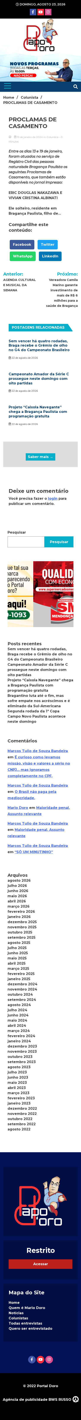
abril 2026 (17, 901)
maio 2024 (17, 1020)
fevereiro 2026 (21, 912)
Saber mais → (40, 457)
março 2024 (19, 1031)
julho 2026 (17, 886)
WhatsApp (22, 256)
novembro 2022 (22, 1114)
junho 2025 (18, 953)
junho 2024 (18, 1015)
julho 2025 (17, 948)
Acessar (40, 1264)
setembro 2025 (21, 937)
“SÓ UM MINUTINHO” (34, 852)
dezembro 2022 (22, 1108)
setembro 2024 (22, 1000)
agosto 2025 (19, 943)
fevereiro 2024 (21, 1036)
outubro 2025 (20, 932)
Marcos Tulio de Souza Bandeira (38, 751)
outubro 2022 (20, 1119)
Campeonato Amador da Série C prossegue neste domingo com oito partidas (39, 378)
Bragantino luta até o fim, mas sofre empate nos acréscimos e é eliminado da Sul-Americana (39, 701)
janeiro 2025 (19, 979)
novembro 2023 (22, 1051)
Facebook (22, 244)
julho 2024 (17, 1010)
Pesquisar (17, 532)
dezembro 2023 (22, 1046)
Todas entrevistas (25, 1323)
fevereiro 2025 (21, 974)
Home (14, 1303)
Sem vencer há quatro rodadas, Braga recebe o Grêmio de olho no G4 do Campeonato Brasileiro (39, 345)
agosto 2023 (19, 1067)
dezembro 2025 (22, 922)
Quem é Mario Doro (27, 1308)
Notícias (16, 1313)
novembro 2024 (22, 989)
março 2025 (18, 969)
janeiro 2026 (19, 917)
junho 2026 (18, 891)
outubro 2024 (20, 994)
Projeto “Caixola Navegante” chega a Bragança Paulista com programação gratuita (38, 411)
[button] (40, 594)
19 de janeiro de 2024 (29, 137)
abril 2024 (17, 1026)
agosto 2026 (19, 880)
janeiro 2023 (19, 1103)
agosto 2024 (19, 1005)
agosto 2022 (19, 1129)
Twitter (47, 244)
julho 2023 (17, 1072)
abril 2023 (17, 1088)
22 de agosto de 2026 (24, 357)
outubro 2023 (20, 1057)
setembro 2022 (22, 1124)
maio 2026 (17, 896)
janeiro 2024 (19, 1041)
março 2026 (19, 906)
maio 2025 (17, 958)
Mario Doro (18, 808)
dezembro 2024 (22, 984)
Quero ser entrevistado (30, 1328)
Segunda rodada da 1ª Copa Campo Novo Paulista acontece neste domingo (37, 716)
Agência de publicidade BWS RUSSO (37, 1400)
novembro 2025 (22, 927)
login (52, 498)
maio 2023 (17, 1083)
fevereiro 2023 (21, 1098)
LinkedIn (50, 256)
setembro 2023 (22, 1062)
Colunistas (18, 1318)
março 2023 (18, 1093)
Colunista (52, 137)
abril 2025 (16, 963)
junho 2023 (18, 1077)
